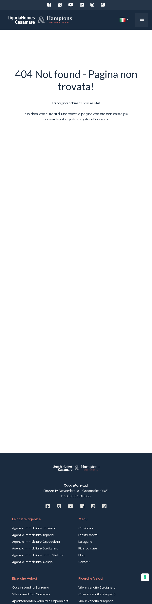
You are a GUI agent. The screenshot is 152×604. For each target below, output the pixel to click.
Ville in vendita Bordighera (97, 587)
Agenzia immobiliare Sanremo (34, 528)
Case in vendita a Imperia (97, 594)
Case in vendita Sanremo (30, 587)
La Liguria (85, 542)
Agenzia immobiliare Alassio (32, 562)
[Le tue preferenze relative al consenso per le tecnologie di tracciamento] (145, 577)
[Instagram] (92, 5)
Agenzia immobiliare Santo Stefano (38, 555)
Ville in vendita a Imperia (96, 601)
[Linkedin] (82, 5)
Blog (81, 555)
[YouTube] (70, 5)
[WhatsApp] (103, 5)
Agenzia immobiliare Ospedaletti (36, 542)
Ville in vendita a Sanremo (31, 594)
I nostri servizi (88, 535)
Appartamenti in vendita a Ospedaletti (40, 601)
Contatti (84, 562)
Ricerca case (87, 548)
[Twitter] (60, 5)
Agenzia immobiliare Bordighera (35, 548)
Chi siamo (85, 528)
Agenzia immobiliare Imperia (33, 535)
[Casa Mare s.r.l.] (40, 19)
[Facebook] (49, 5)
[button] (123, 20)
